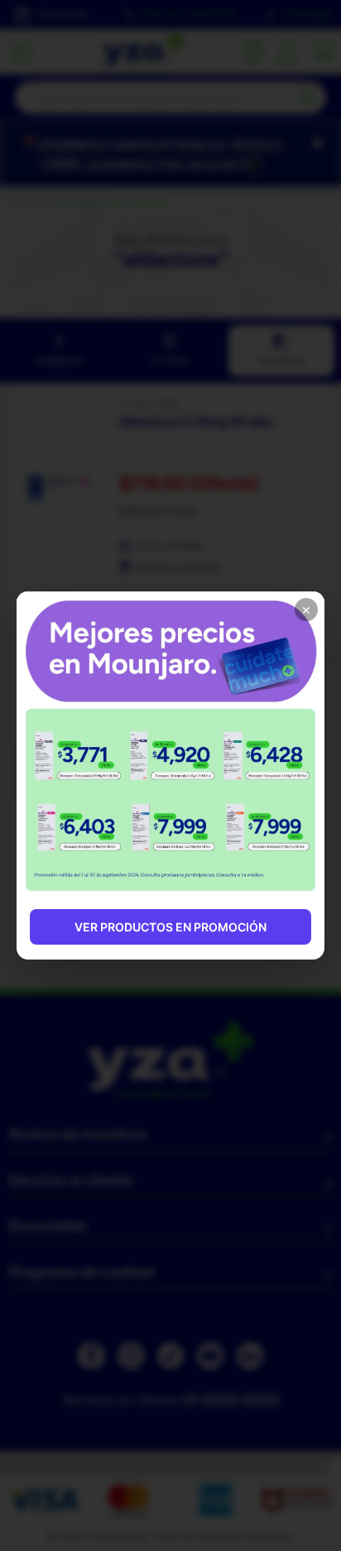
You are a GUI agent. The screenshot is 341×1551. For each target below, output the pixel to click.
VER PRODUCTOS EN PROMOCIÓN (170, 927)
